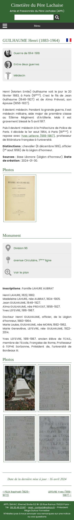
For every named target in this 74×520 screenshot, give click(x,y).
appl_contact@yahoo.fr (41, 507)
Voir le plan (21, 272)
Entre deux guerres (26, 64)
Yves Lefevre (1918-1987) (38, 136)
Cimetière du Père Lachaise (37, 8)
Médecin (19, 75)
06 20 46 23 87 (18, 507)
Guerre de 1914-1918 (27, 53)
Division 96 (21, 248)
